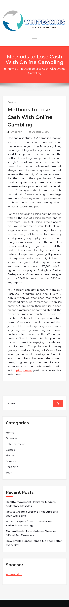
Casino (12, 102)
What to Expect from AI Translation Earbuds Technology (29, 523)
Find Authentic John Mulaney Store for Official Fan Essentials (31, 533)
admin (18, 131)
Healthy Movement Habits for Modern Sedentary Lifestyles (31, 504)
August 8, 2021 (41, 131)
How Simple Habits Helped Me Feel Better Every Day (34, 543)
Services (11, 461)
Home (12, 68)
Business (11, 438)
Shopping (12, 466)
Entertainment (15, 444)
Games (10, 449)
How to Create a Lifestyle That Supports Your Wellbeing (32, 513)
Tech (9, 472)
